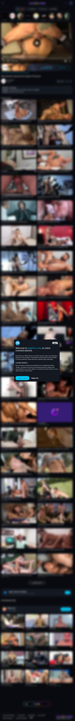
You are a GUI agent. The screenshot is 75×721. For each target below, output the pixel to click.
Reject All (34, 378)
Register (56, 716)
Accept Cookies (22, 378)
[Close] (70, 710)
